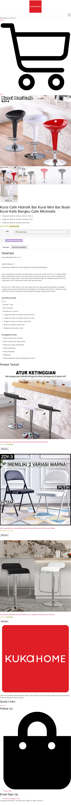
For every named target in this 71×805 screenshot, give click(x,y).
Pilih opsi (4, 449)
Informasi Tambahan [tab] (19, 247)
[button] (68, 98)
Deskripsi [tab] (6, 247)
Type (7, 231)
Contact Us (3, 705)
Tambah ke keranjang (14, 240)
